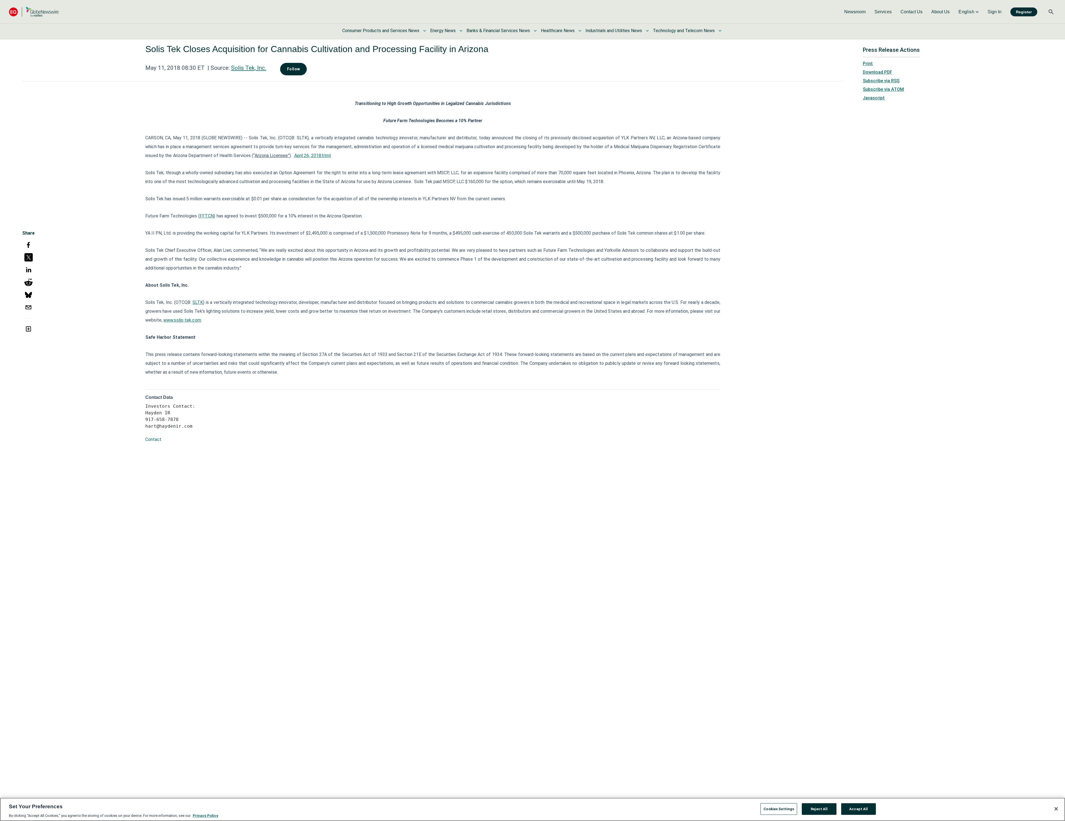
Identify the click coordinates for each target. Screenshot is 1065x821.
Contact (153, 439)
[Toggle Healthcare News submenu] (580, 31)
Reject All (819, 809)
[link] (855, 11)
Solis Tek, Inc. (248, 68)
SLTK (197, 302)
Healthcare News (558, 30)
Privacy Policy (205, 815)
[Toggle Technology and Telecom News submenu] (720, 31)
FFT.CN (207, 216)
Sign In (994, 11)
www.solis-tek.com (182, 320)
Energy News (443, 30)
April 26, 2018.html (312, 155)
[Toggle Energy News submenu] (461, 31)
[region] (532, 809)
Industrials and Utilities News (613, 30)
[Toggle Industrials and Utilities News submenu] (647, 31)
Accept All (858, 809)
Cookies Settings (779, 809)
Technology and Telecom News (684, 30)
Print (868, 63)
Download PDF (877, 72)
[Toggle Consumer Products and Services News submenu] (424, 31)
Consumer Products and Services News (380, 30)
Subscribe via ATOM (883, 89)
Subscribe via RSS (881, 80)
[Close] (1056, 809)
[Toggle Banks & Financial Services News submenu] (535, 31)
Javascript (874, 98)
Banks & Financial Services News (498, 30)
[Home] (34, 12)
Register (1024, 12)
